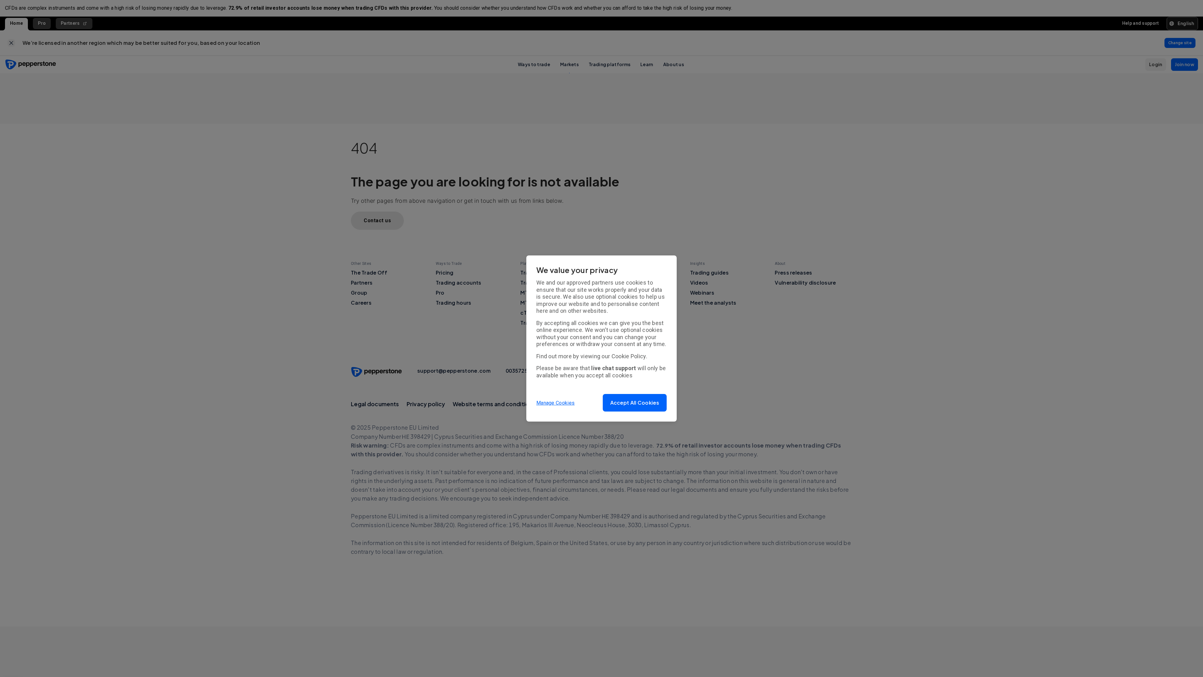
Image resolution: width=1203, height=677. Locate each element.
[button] (635, 403)
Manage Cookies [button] (555, 403)
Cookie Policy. (629, 356)
